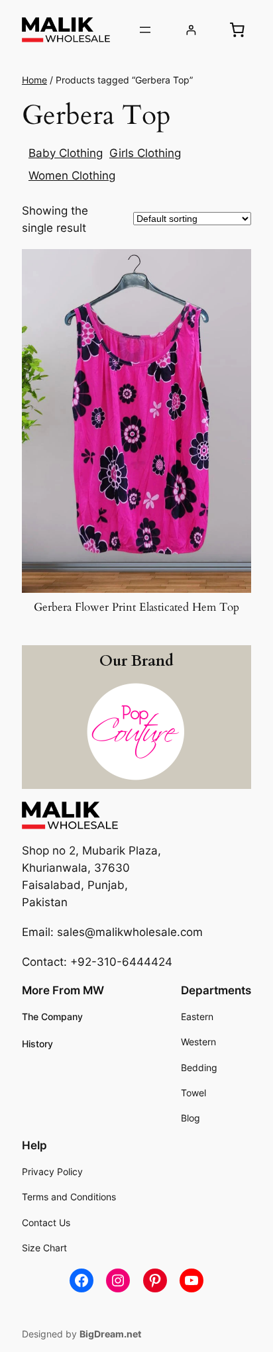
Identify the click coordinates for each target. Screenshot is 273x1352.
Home (34, 79)
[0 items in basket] (237, 29)
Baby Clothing (65, 153)
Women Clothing (71, 175)
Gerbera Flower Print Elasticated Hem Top (136, 607)
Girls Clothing (145, 153)
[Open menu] (145, 30)
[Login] (191, 30)
